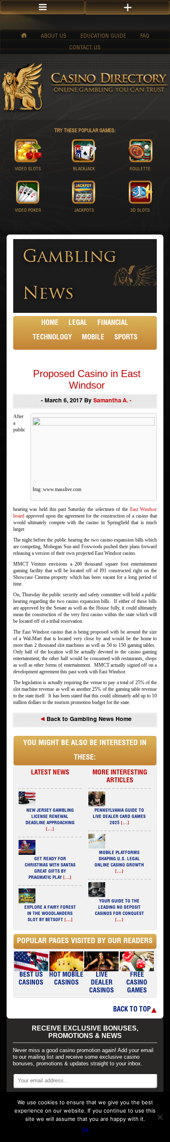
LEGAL (77, 323)
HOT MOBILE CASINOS (66, 979)
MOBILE (93, 337)
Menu (42, 7)
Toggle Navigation (127, 7)
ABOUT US (53, 36)
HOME (50, 323)
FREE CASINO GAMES (136, 983)
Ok (85, 1129)
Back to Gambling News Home (88, 720)
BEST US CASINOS (31, 979)
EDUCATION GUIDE (103, 36)
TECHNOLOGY (52, 337)
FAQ (144, 36)
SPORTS (125, 337)
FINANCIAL (112, 323)
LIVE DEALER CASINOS (101, 983)
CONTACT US (85, 48)
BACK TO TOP (132, 1010)
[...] (50, 829)
